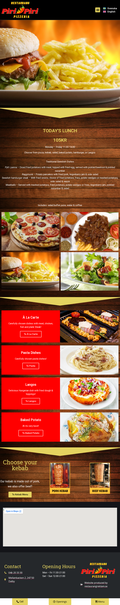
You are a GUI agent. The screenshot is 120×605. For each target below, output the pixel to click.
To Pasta (30, 366)
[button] (97, 9)
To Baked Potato (30, 433)
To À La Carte (31, 334)
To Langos (30, 401)
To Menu (60, 72)
